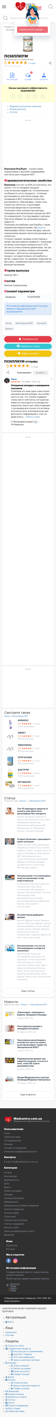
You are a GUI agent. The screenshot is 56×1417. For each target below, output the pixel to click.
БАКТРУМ (23, 770)
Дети (6, 1184)
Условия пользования (15, 1148)
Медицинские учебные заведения (21, 1206)
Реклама (8, 1144)
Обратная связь (12, 1137)
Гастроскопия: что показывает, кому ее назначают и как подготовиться (34, 878)
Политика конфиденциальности (20, 1152)
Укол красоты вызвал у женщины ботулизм (29, 1027)
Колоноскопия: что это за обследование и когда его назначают (31, 948)
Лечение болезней (13, 1198)
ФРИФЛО (23, 720)
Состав (13, 112)
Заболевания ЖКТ (24, 323)
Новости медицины (14, 1209)
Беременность (11, 1180)
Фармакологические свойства (25, 106)
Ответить (18, 425)
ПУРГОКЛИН (25, 757)
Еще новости (28, 1094)
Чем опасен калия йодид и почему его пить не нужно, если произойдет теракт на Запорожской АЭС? (32, 1043)
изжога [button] (41, 228)
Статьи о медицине (14, 1224)
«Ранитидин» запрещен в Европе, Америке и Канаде (31, 1013)
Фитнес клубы (11, 1228)
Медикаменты (11, 1202)
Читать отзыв (33, 417)
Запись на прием (12, 1191)
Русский (10, 1249)
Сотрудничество (12, 1141)
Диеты (7, 1187)
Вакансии (9, 1235)
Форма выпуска (18, 109)
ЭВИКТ (22, 733)
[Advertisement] (28, 142)
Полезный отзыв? (25, 422)
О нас (7, 1133)
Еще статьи (28, 991)
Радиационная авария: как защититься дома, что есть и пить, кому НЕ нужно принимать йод (32, 1062)
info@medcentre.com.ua (25, 1162)
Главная (7, 27)
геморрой (41, 323)
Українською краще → (32, 29)
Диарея (9, 329)
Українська (11, 1245)
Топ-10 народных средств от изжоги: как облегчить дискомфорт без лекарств (32, 811)
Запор (9, 323)
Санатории (10, 1217)
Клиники (8, 1195)
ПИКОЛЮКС (25, 745)
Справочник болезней (15, 1220)
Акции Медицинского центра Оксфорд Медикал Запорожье (33, 1078)
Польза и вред (11, 1213)
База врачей (10, 1176)
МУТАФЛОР (24, 782)
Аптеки (7, 1173)
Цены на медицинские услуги (19, 1231)
